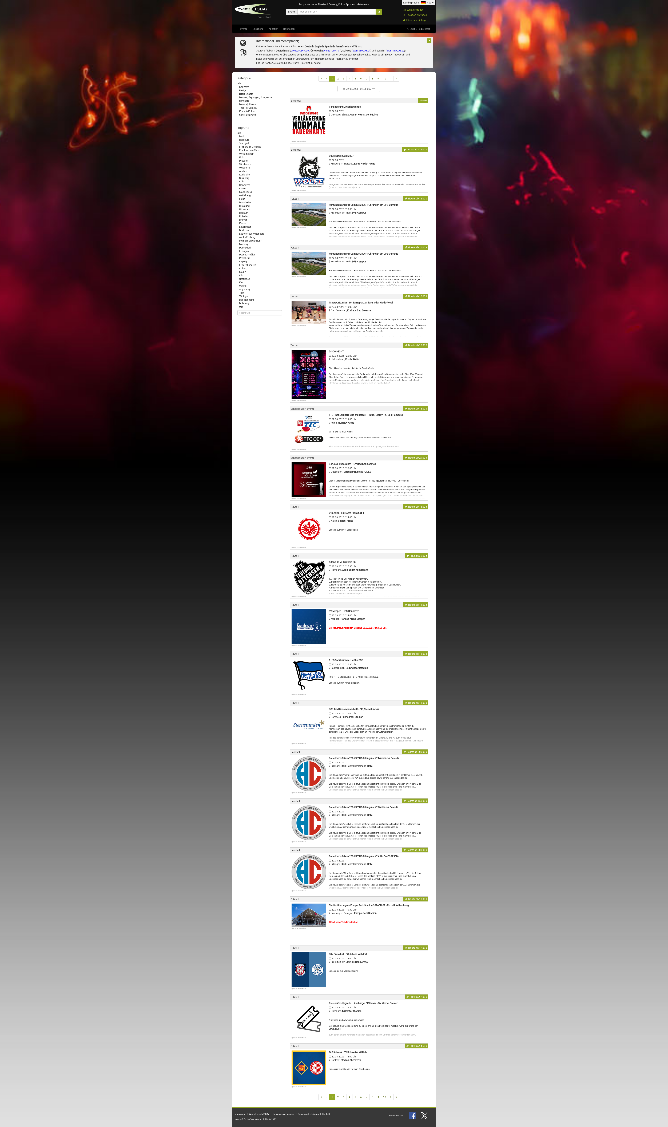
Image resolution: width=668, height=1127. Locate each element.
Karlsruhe (244, 174)
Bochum (243, 212)
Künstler (273, 28)
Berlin (242, 136)
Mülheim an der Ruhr (250, 240)
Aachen (243, 171)
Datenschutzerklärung (308, 1114)
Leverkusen (245, 226)
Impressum (240, 1114)
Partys (242, 90)
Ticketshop (289, 28)
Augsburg (244, 289)
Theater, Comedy (248, 107)
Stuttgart (244, 143)
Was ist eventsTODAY (259, 1114)
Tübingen (244, 296)
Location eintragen (416, 15)
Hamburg (244, 139)
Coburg (243, 268)
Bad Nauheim (246, 299)
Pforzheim (244, 258)
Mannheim (245, 202)
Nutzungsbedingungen (283, 1114)
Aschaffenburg (247, 237)
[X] (424, 1115)
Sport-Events (246, 94)
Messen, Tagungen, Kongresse (255, 97)
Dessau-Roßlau (247, 254)
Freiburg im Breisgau (250, 146)
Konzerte (244, 87)
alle (239, 83)
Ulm (241, 306)
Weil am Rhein (246, 153)
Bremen (243, 219)
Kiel (241, 282)
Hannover (244, 185)
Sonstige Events (247, 114)
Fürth (242, 275)
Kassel (242, 223)
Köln (241, 181)
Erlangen (244, 251)
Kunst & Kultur (247, 111)
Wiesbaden (245, 164)
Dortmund (244, 230)
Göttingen (244, 279)
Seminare (244, 100)
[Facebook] (413, 1115)
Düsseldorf (245, 247)
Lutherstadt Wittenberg (251, 233)
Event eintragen (414, 9)
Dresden (243, 160)
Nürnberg (244, 178)
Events (243, 28)
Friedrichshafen (247, 265)
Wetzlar (243, 285)
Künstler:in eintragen (416, 20)
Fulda (242, 199)
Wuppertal (244, 167)
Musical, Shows (247, 104)
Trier (241, 292)
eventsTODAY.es (395, 50)
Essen (242, 188)
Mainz (242, 272)
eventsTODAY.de (300, 50)
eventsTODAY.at (331, 50)
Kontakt (326, 1114)
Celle (241, 157)
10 (384, 78)
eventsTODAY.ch (361, 50)
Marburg (244, 244)
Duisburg (244, 303)
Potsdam (244, 216)
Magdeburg (245, 192)
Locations (258, 28)
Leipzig (243, 261)
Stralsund (244, 205)
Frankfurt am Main (249, 150)
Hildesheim (245, 209)
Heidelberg (245, 195)
